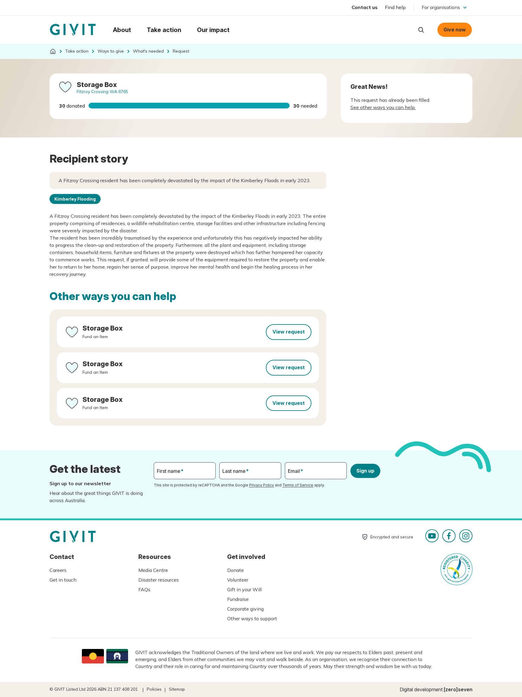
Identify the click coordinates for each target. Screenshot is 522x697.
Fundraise (238, 599)
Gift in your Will (244, 589)
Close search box (406, 29)
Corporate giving (245, 609)
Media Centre (153, 570)
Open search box (421, 30)
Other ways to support (252, 618)
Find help (395, 7)
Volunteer (237, 580)
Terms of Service (297, 485)
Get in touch (63, 580)
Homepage (73, 30)
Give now (454, 30)
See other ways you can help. (383, 107)
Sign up (365, 471)
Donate (235, 570)
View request (288, 332)
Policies (154, 689)
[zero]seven (458, 689)
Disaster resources (158, 580)
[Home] (53, 51)
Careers (58, 570)
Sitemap (177, 689)
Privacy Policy (261, 485)
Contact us (365, 7)
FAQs (144, 589)
